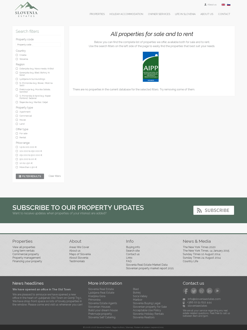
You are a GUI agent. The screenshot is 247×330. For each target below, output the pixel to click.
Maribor (137, 299)
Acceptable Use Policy (147, 310)
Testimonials (77, 261)
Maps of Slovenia (80, 254)
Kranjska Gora (96, 296)
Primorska (94, 299)
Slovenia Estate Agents (102, 303)
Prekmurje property (100, 313)
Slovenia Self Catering (101, 317)
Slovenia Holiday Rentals (148, 313)
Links (129, 257)
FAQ (129, 261)
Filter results (31, 176)
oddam (147, 327)
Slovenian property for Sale (150, 306)
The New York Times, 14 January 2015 (206, 250)
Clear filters (55, 176)
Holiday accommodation (126, 14)
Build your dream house (103, 310)
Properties (97, 14)
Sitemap (129, 327)
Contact (224, 14)
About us (212, 4)
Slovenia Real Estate (101, 289)
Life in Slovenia (185, 14)
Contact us (133, 254)
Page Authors (118, 327)
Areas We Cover (79, 247)
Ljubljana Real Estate (101, 292)
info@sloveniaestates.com (204, 299)
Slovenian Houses (99, 306)
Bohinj (136, 292)
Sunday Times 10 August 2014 (201, 254)
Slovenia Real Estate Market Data (147, 264)
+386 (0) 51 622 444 (199, 302)
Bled (136, 289)
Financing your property (27, 261)
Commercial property (25, 254)
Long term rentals (23, 250)
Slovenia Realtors (144, 317)
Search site (133, 250)
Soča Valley (140, 296)
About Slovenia (78, 257)
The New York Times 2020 (199, 247)
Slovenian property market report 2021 (150, 268)
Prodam (137, 327)
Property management (26, 257)
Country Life (190, 261)
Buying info (133, 247)
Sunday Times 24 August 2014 (202, 257)
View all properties (23, 247)
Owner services (159, 14)
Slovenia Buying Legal (146, 303)
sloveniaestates (197, 305)
